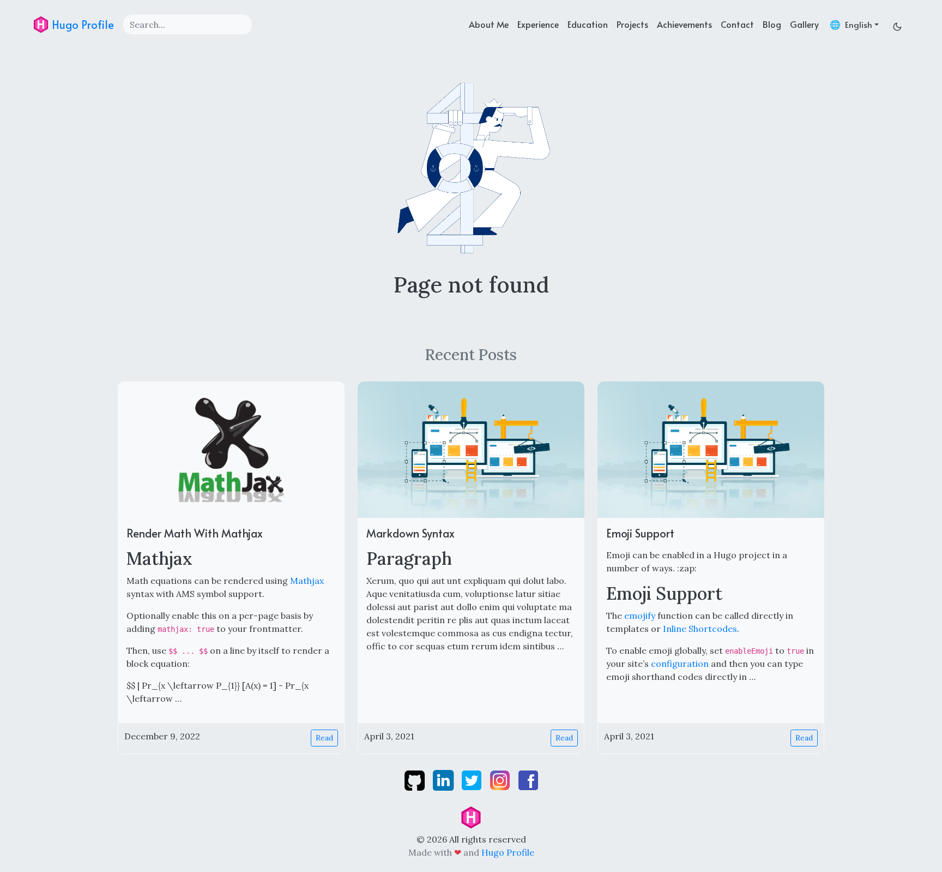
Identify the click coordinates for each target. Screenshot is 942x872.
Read (324, 738)
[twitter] (472, 779)
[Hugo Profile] (471, 816)
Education (587, 24)
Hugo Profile (81, 24)
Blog (772, 24)
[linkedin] (444, 779)
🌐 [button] (851, 24)
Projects (632, 24)
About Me (489, 24)
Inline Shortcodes (700, 628)
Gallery (804, 24)
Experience (538, 24)
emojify (639, 615)
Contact (737, 24)
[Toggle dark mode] (897, 24)
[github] (415, 779)
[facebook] (528, 779)
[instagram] (501, 779)
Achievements (684, 24)
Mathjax (307, 580)
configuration (680, 663)
